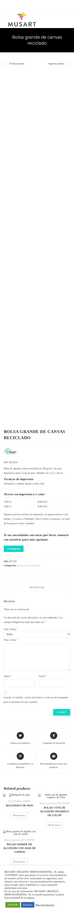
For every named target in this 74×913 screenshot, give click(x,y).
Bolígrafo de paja (19, 805)
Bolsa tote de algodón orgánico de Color (54, 811)
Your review (11, 639)
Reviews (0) (37, 587)
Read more (19, 815)
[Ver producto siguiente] (67, 63)
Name (8, 676)
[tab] (37, 588)
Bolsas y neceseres (26, 565)
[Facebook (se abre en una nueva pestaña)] (31, 5)
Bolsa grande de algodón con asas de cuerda (19, 848)
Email (43, 676)
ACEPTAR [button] (13, 904)
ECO (38, 565)
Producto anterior (17, 63)
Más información (44, 904)
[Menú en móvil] (69, 18)
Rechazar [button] (27, 904)
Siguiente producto (56, 63)
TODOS (26, 801)
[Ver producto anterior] (6, 63)
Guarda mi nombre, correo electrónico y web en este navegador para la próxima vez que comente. (36, 699)
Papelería (18, 801)
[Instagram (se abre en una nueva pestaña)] (40, 5)
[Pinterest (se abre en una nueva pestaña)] (35, 5)
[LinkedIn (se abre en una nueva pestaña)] (43, 5)
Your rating (11, 629)
